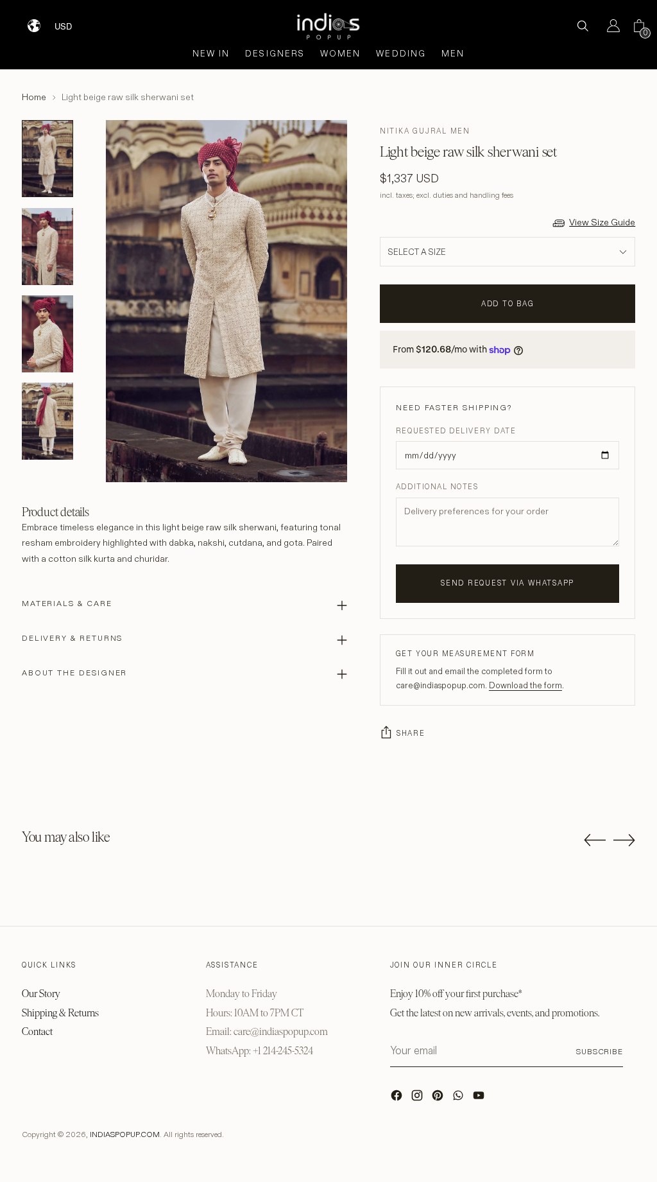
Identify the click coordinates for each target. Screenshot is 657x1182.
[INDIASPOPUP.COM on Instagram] (418, 1098)
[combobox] (71, 21)
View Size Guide (602, 222)
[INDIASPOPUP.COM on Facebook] (397, 1098)
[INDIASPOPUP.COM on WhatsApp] (459, 1098)
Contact (37, 1031)
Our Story (41, 993)
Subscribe (599, 1051)
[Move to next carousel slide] (624, 840)
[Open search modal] (582, 26)
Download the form (525, 685)
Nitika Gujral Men (425, 130)
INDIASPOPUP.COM (125, 1134)
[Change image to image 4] (47, 421)
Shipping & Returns (60, 1012)
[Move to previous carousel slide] (595, 840)
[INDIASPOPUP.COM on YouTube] (480, 1098)
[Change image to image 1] (47, 158)
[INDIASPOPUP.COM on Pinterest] (439, 1098)
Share (411, 733)
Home (34, 97)
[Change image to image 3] (47, 333)
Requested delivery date (456, 430)
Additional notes (437, 486)
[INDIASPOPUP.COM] (328, 26)
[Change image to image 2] (47, 246)
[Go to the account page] (608, 26)
